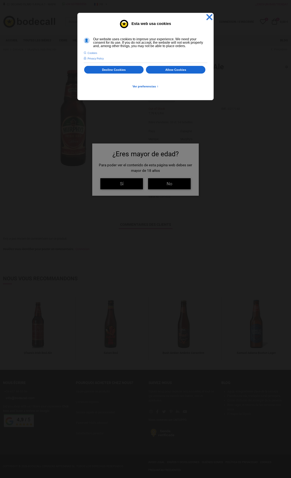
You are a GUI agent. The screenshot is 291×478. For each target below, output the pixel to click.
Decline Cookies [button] (114, 69)
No (169, 183)
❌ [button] (209, 17)
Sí (122, 183)
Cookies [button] (92, 53)
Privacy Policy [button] (96, 58)
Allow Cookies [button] (175, 69)
